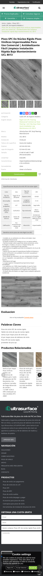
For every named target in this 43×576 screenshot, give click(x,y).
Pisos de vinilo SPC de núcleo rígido (13, 329)
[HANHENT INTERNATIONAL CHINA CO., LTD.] (21, 8)
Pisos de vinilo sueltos (10, 494)
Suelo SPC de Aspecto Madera (12, 25)
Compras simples (33, 18)
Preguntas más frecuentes (12, 466)
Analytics (17, 571)
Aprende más (9, 440)
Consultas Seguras (32, 14)
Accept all (33, 568)
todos (9, 23)
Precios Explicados (11, 14)
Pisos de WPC (7, 491)
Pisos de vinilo (7, 459)
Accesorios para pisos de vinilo (13, 501)
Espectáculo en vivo (23, 2)
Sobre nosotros (7, 456)
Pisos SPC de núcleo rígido (10, 340)
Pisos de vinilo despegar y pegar (14, 497)
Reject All (10, 568)
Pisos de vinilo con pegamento (13, 482)
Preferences (26, 571)
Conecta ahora (19, 174)
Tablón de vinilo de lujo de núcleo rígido (15, 332)
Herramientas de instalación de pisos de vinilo (19, 507)
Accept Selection (21, 568)
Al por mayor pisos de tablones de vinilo (15, 337)
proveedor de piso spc (9, 343)
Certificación (36, 2)
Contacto (5, 472)
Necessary (9, 571)
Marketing (36, 571)
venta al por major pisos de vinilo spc (14, 335)
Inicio (4, 23)
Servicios (12, 2)
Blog (3, 469)
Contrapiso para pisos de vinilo (14, 504)
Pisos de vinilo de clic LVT (11, 485)
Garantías (11, 18)
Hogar (3, 453)
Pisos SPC (16, 23)
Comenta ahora (28, 317)
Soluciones (5, 450)
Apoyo (3, 463)
